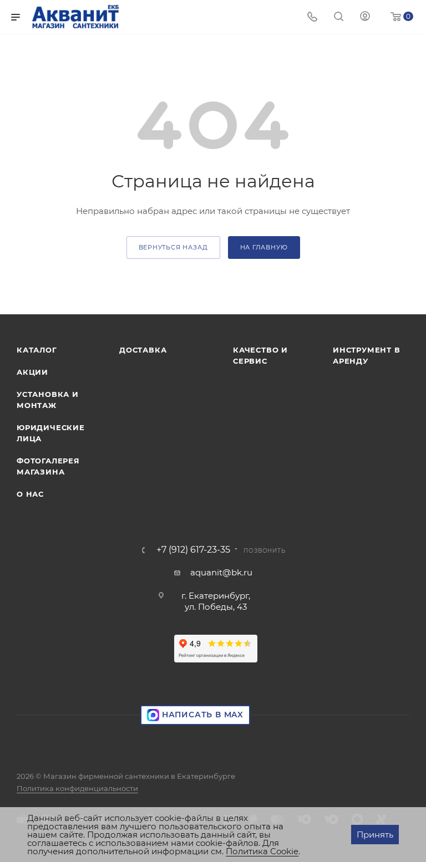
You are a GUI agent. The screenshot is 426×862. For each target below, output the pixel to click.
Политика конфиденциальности (77, 788)
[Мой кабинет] (365, 17)
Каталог (37, 349)
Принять (375, 834)
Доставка (142, 349)
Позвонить (264, 550)
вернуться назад (173, 247)
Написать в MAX (201, 715)
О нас (30, 493)
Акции (32, 372)
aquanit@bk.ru (221, 572)
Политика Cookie (262, 851)
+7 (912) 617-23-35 (193, 549)
